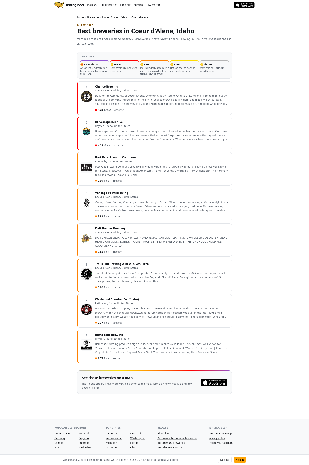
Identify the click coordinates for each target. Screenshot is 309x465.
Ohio (133, 447)
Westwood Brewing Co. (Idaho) (117, 299)
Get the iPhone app (220, 433)
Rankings (125, 4)
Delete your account (221, 442)
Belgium (84, 438)
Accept (240, 459)
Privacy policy (217, 438)
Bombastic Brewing (109, 335)
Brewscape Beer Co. (109, 122)
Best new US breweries (171, 442)
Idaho (124, 17)
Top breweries (108, 4)
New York (135, 433)
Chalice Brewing (106, 86)
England (84, 433)
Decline (224, 459)
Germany (59, 438)
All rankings (164, 433)
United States (110, 17)
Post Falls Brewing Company (115, 157)
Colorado (111, 447)
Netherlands (86, 447)
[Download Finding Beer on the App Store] (244, 5)
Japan (57, 447)
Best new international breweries (177, 438)
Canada (58, 442)
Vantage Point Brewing (111, 193)
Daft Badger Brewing (110, 228)
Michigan (111, 442)
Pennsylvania (114, 438)
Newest (138, 4)
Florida (134, 442)
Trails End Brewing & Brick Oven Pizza (122, 264)
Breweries (93, 17)
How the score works (169, 447)
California (111, 433)
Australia (84, 442)
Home (80, 17)
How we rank (153, 4)
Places (91, 4)
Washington (137, 438)
